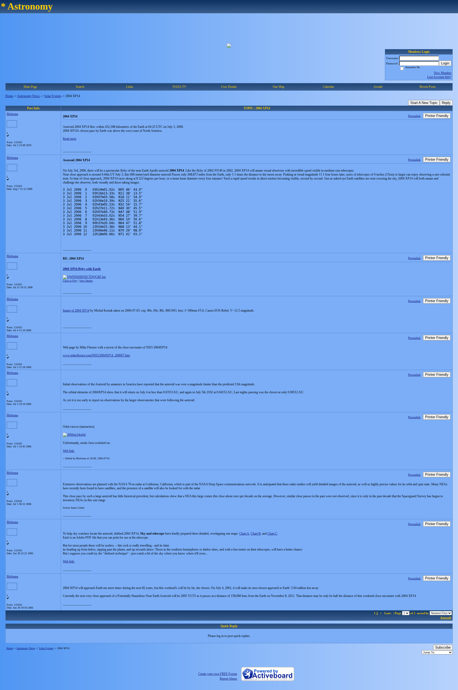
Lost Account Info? (439, 77)
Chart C (272, 533)
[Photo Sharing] (74, 434)
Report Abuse (228, 678)
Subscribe (443, 647)
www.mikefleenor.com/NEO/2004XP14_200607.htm (96, 355)
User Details (229, 87)
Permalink (414, 115)
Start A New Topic (424, 103)
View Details (86, 280)
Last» (388, 613)
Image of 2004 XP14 (76, 310)
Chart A (244, 533)
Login (445, 63)
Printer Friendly (436, 116)
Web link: (69, 451)
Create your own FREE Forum (217, 674)
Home (9, 96)
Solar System (52, 96)
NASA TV (179, 87)
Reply (446, 103)
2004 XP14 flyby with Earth (82, 269)
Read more (69, 139)
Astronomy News (28, 96)
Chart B (256, 533)
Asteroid (445, 617)
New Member (442, 73)
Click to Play (70, 280)
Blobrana (12, 114)
